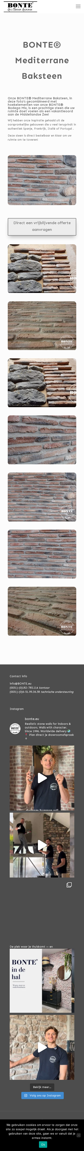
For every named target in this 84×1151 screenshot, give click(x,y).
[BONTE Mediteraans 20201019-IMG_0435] (42, 578)
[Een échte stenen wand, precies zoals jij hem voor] (42, 778)
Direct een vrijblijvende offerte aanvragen (42, 226)
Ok (43, 1144)
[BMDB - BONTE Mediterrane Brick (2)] (42, 293)
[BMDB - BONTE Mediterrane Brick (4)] (42, 350)
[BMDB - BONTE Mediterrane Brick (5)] (42, 635)
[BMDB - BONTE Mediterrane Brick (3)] (42, 521)
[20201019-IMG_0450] (42, 464)
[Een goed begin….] (42, 912)
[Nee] (78, 1135)
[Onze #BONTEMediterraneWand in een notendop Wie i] (42, 1047)
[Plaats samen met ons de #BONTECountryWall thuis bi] (42, 845)
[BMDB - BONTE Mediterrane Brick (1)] (42, 407)
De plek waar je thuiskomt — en (31, 946)
